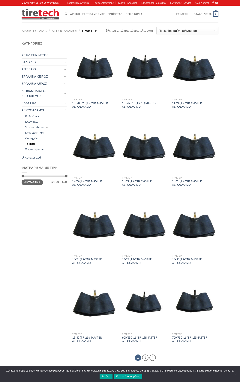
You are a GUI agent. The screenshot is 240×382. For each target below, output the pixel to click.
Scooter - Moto (34, 127)
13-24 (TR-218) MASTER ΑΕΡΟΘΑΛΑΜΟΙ (137, 182)
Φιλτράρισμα (32, 182)
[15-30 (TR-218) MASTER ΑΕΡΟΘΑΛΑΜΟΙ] (95, 303)
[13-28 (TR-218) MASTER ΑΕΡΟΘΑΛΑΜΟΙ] (195, 146)
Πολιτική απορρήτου (128, 376)
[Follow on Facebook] (213, 2)
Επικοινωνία (134, 14)
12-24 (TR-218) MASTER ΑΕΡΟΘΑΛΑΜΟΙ (87, 182)
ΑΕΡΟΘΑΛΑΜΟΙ (64, 31)
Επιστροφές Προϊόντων (153, 2)
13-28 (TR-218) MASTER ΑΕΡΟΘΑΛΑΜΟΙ (187, 182)
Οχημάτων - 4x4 (34, 132)
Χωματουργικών (34, 149)
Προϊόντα (114, 14)
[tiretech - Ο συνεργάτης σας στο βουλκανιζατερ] (40, 14)
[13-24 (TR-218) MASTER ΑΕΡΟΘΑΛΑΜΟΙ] (145, 146)
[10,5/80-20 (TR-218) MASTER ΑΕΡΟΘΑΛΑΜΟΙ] (95, 68)
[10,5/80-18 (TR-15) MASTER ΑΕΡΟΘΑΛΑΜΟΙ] (145, 68)
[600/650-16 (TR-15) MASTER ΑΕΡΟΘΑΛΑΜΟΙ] (145, 303)
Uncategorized (31, 157)
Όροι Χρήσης (202, 2)
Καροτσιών (31, 121)
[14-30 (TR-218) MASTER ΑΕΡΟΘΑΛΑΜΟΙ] (195, 225)
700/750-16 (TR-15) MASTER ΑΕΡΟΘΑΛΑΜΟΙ (189, 339)
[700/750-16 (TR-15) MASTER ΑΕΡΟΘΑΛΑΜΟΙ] (195, 303)
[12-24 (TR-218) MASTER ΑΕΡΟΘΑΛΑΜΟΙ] (95, 146)
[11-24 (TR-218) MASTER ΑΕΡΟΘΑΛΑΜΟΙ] (195, 68)
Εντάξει (106, 376)
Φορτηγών (31, 138)
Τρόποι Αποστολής (103, 2)
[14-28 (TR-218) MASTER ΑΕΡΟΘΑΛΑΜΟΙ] (145, 225)
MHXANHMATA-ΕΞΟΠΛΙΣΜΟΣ (34, 93)
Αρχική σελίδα (34, 31)
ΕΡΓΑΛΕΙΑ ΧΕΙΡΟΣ (35, 76)
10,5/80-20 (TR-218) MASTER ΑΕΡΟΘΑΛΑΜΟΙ (90, 104)
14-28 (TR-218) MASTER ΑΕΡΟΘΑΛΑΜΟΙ (137, 261)
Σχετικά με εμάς (93, 14)
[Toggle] (65, 55)
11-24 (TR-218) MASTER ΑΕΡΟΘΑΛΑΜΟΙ (187, 104)
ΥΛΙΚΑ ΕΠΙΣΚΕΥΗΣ (35, 55)
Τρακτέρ (30, 143)
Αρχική (75, 14)
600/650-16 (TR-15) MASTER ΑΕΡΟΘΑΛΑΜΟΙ (139, 339)
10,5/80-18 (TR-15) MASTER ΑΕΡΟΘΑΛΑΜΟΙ (139, 104)
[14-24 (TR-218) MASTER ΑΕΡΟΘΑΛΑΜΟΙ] (95, 225)
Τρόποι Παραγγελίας (78, 2)
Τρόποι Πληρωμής (127, 2)
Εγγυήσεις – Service (180, 2)
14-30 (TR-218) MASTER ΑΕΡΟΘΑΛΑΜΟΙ (187, 261)
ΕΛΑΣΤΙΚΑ (29, 103)
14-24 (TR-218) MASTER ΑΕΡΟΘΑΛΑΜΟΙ (87, 261)
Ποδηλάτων (32, 116)
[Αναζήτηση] (66, 14)
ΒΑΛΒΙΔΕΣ (29, 62)
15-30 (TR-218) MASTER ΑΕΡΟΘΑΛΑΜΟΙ (87, 339)
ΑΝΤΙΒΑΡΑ (29, 69)
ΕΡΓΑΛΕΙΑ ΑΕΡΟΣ (34, 83)
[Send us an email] (216, 2)
